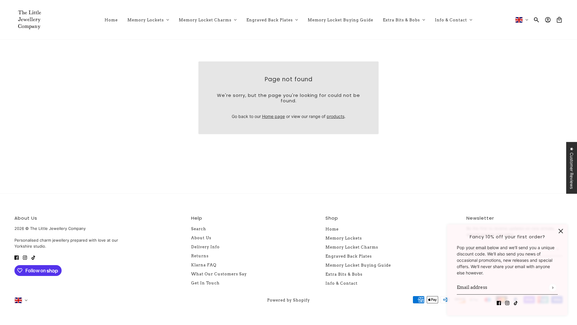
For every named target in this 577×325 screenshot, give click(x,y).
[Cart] (559, 20)
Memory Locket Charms (351, 247)
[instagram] (507, 302)
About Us (201, 238)
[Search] (536, 20)
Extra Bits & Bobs (343, 274)
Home (332, 229)
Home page (273, 116)
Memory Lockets (343, 238)
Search (198, 229)
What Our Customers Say (219, 274)
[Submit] (552, 287)
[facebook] (498, 302)
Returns (200, 256)
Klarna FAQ (203, 265)
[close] (561, 231)
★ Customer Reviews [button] (571, 168)
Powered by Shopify (288, 300)
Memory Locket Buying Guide (358, 265)
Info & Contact (341, 283)
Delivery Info (205, 247)
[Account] (548, 20)
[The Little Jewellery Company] (29, 20)
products (335, 116)
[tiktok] (515, 302)
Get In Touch (205, 283)
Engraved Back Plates (348, 256)
